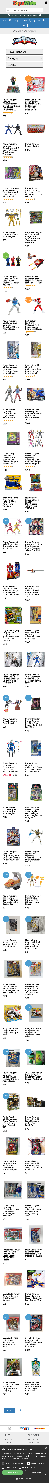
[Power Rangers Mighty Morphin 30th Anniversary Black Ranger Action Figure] (36, 1367)
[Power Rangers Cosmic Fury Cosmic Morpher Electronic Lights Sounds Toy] (13, 881)
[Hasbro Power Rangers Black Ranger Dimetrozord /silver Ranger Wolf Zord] (36, 482)
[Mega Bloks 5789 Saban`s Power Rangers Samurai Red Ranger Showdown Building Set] (36, 84)
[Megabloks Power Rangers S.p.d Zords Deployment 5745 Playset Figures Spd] (36, 1323)
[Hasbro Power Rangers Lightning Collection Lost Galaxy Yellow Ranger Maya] (36, 925)
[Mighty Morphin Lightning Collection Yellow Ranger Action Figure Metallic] (36, 350)
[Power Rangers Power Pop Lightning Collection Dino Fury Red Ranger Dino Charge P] (36, 438)
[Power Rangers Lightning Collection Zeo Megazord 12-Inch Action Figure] (13, 1057)
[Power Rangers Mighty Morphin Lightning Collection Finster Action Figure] (13, 350)
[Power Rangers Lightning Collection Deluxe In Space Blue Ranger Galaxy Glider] (36, 1190)
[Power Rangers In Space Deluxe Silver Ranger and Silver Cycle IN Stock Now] (13, 659)
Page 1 (9, 1410)
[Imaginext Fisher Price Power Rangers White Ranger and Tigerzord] (13, 482)
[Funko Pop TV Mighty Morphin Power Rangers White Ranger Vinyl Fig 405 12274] (13, 1102)
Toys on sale (33, 1442)
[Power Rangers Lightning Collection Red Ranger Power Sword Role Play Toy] (36, 571)
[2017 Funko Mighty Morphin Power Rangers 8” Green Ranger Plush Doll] (36, 1057)
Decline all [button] (35, 1472)
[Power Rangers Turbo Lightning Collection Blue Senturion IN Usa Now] (36, 659)
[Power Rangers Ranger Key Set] (36, 129)
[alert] (24, 1464)
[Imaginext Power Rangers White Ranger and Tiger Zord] (13, 1013)
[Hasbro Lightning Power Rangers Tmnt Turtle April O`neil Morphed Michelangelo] (13, 173)
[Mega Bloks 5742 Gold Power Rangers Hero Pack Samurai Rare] (13, 1323)
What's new (33, 1439)
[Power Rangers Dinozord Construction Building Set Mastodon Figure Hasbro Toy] (13, 438)
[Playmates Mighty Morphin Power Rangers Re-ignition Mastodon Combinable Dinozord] (36, 217)
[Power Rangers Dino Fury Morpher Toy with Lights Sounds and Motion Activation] (13, 836)
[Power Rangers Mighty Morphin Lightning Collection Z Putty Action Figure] (13, 306)
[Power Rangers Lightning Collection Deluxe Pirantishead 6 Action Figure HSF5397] (13, 1190)
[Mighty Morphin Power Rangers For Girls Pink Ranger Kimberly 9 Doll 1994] (36, 704)
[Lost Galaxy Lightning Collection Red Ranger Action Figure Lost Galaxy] (36, 306)
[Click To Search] (42, 10)
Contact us (10, 1442)
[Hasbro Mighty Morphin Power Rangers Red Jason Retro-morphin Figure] (13, 1146)
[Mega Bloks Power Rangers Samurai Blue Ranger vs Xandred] (13, 1279)
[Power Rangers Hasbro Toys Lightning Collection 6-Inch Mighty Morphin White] (36, 836)
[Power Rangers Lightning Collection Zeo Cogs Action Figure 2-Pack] (13, 394)
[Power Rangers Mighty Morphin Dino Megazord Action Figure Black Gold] (36, 1102)
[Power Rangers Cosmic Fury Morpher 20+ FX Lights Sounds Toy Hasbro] (36, 173)
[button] (4, 3)
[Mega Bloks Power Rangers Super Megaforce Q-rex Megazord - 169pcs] (36, 1234)
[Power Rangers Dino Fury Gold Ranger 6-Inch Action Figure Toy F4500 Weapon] (13, 969)
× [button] (46, 1448)
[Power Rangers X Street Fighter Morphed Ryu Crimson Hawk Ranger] (36, 881)
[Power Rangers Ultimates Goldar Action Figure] (13, 217)
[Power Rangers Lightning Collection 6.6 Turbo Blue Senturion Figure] (13, 748)
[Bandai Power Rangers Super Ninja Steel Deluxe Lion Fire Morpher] (36, 261)
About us (9, 1439)
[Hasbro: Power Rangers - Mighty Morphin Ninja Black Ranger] (13, 925)
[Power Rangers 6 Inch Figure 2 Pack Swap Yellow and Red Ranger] (13, 527)
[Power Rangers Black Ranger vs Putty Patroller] (13, 704)
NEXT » (21, 1410)
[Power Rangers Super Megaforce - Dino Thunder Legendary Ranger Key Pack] (13, 261)
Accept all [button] (13, 1472)
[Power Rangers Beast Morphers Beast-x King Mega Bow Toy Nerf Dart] (36, 1279)
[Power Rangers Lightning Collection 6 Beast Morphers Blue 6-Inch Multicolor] (36, 748)
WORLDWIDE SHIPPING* (24, 15)
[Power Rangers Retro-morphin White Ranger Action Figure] (13, 792)
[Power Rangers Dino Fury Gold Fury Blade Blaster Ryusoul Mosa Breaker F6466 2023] (36, 394)
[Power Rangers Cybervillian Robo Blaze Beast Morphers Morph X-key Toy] (13, 1367)
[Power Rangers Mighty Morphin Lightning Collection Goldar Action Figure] (36, 615)
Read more (23, 1459)
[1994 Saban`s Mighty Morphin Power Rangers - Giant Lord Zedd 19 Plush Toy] (36, 1146)
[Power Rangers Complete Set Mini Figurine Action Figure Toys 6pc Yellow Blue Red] (36, 527)
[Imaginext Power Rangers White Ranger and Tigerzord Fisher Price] (36, 1013)
